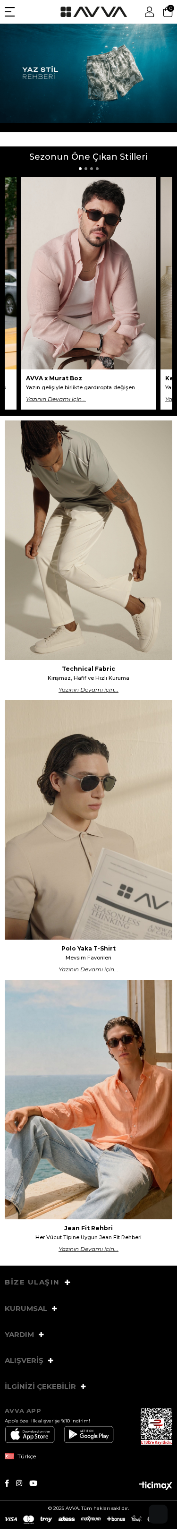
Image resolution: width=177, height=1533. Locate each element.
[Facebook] (10, 1483)
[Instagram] (22, 1483)
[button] (80, 168)
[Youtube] (36, 1483)
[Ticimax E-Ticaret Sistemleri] (155, 1486)
